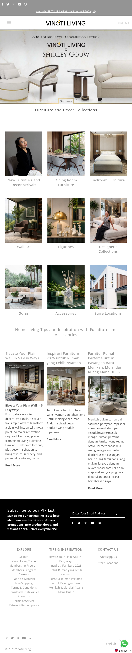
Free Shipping (24, 583)
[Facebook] (2, 4)
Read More (12, 465)
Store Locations (108, 563)
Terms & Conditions (24, 587)
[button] (123, 650)
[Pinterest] (13, 4)
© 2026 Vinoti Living (18, 649)
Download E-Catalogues (23, 592)
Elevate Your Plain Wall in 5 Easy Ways (22, 355)
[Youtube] (19, 4)
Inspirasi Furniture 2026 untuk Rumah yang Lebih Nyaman (64, 358)
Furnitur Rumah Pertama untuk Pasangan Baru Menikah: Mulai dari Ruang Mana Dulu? (105, 362)
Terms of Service (24, 601)
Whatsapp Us (108, 557)
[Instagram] (25, 4)
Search (23, 557)
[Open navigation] (15, 22)
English (111, 644)
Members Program (24, 570)
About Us (24, 596)
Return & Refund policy (24, 605)
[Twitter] (7, 4)
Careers (24, 574)
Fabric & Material (24, 579)
